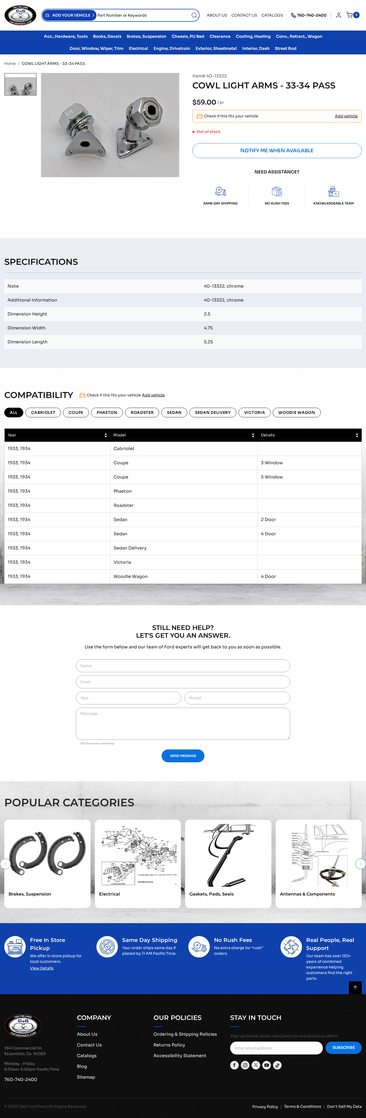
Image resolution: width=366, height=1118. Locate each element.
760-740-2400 (312, 15)
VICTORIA (254, 412)
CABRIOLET (43, 412)
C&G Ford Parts (33, 1106)
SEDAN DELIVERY (213, 412)
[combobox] (147, 15)
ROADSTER (142, 412)
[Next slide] (360, 864)
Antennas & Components (307, 894)
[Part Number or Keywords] (194, 15)
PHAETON (107, 412)
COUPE (76, 412)
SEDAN (174, 412)
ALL (14, 412)
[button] (69, 15)
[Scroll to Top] (355, 987)
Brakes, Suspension (30, 894)
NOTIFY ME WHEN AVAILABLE (276, 151)
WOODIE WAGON (296, 412)
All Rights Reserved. (67, 1106)
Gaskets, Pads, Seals (211, 894)
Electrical (109, 894)
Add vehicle (346, 116)
